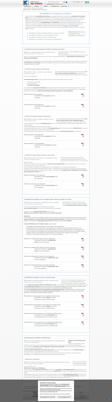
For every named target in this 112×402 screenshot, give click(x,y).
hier (65, 394)
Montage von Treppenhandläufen (70, 25)
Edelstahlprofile (27, 6)
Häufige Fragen (64, 6)
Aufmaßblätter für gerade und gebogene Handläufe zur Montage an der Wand (46, 33)
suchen (64, 2)
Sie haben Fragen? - (55, 4)
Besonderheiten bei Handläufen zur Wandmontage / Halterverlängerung (45, 39)
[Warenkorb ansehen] (87, 2)
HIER (26, 28)
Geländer (46, 6)
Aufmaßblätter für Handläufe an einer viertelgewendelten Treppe (43, 35)
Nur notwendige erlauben (64, 397)
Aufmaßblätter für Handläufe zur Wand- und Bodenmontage (42, 37)
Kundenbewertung (55, 6)
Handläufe (37, 6)
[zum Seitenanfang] (109, 399)
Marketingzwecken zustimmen (47, 397)
